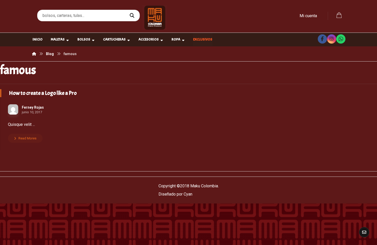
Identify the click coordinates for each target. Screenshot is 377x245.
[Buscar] (133, 15)
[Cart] (339, 14)
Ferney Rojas (33, 107)
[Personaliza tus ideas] (154, 17)
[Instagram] (331, 39)
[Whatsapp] (340, 39)
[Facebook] (322, 39)
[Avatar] (13, 109)
